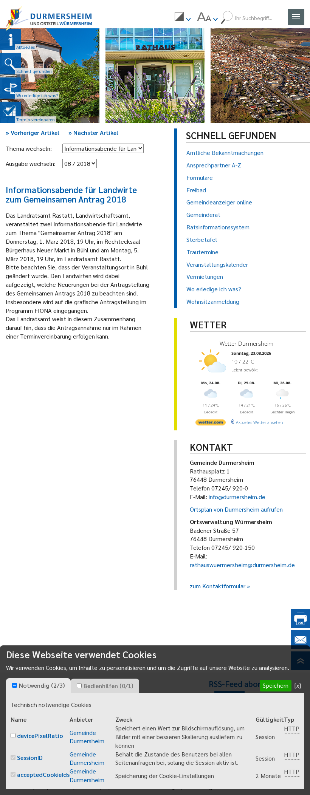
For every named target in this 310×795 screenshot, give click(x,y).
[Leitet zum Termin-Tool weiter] (10, 112)
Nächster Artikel (93, 132)
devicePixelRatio (40, 735)
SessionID (30, 757)
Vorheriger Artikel (32, 132)
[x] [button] (297, 685)
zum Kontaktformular (217, 586)
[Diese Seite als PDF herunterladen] (300, 626)
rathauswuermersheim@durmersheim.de (242, 565)
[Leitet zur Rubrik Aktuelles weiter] (10, 39)
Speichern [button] (275, 685)
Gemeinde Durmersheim (87, 736)
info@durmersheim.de (237, 497)
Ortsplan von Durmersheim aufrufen (236, 509)
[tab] (38, 685)
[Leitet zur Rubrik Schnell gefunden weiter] (10, 63)
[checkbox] (14, 685)
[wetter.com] (210, 424)
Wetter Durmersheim (246, 343)
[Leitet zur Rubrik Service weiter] (10, 88)
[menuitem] (182, 18)
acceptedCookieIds (43, 774)
